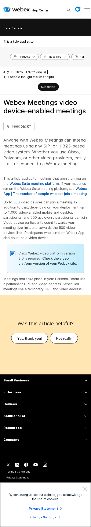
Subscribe (48, 87)
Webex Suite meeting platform (34, 183)
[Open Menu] (87, 9)
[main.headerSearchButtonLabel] (68, 8)
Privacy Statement (17, 477)
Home (6, 28)
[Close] (85, 489)
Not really (64, 338)
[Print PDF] (34, 87)
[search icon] (68, 10)
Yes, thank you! (29, 338)
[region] (45, 505)
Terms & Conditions (18, 471)
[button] (77, 9)
